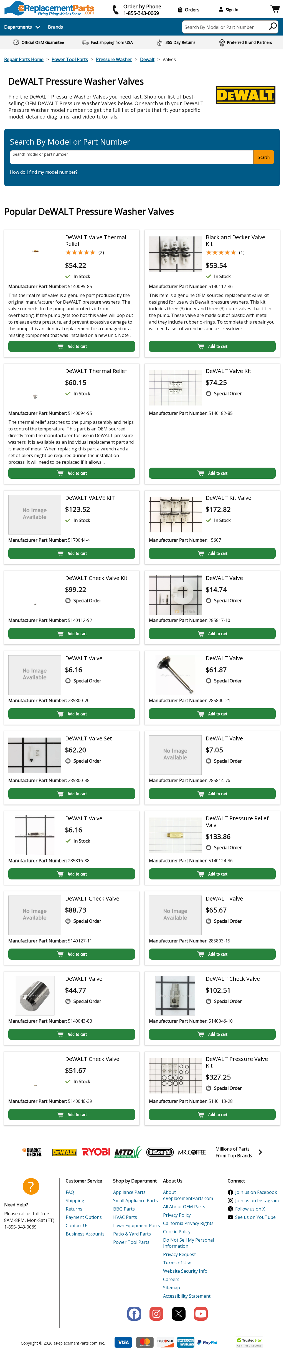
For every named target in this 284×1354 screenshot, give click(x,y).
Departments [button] (18, 27)
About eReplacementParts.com (188, 1195)
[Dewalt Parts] (64, 1152)
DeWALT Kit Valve (228, 497)
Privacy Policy (177, 1215)
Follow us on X (250, 1209)
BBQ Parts (124, 1209)
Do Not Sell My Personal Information (188, 1243)
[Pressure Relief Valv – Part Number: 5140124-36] (175, 835)
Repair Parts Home (24, 59)
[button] (275, 9)
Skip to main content (142, 8)
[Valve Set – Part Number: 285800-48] (34, 755)
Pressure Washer (114, 59)
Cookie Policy (177, 1232)
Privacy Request (179, 1254)
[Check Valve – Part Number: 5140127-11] (34, 915)
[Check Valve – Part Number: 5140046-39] (34, 1076)
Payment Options (84, 1217)
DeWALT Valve (224, 578)
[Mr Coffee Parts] (192, 1152)
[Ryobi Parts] (96, 1152)
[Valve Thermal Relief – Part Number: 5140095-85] (34, 254)
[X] (179, 1314)
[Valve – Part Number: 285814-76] (175, 755)
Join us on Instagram (257, 1200)
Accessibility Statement (187, 1296)
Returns (74, 1209)
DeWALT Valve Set (88, 738)
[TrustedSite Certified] (249, 1342)
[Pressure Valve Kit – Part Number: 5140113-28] (175, 1076)
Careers (171, 1279)
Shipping (75, 1200)
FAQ (70, 1192)
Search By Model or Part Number (219, 27)
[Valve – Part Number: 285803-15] (175, 915)
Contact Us (77, 1225)
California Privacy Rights (188, 1223)
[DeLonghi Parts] (160, 1152)
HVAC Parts (125, 1217)
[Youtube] (201, 1314)
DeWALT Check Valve (92, 898)
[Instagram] (156, 1314)
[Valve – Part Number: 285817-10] (175, 595)
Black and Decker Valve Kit (235, 240)
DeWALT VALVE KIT (90, 497)
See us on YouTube (255, 1217)
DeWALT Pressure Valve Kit (237, 1062)
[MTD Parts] (128, 1152)
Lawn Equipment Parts (136, 1225)
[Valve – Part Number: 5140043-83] (34, 995)
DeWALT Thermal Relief (96, 371)
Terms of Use (177, 1263)
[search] (273, 26)
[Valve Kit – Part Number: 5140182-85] (175, 388)
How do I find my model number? (44, 172)
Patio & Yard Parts (132, 1234)
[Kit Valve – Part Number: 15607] (175, 514)
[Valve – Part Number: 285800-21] (175, 675)
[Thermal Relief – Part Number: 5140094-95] (34, 388)
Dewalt (147, 59)
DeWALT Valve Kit (228, 371)
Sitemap (171, 1288)
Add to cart (77, 346)
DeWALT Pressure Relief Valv (237, 822)
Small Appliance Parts (135, 1200)
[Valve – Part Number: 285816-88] (34, 835)
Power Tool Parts (70, 59)
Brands (55, 27)
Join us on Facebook (256, 1192)
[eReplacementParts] (49, 8)
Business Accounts (85, 1234)
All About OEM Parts (184, 1207)
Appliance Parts (129, 1192)
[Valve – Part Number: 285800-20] (34, 675)
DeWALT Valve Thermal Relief (95, 240)
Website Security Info (185, 1271)
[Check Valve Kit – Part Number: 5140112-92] (34, 595)
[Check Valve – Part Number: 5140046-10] (175, 995)
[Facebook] (134, 1314)
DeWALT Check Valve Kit (96, 578)
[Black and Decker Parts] (32, 1152)
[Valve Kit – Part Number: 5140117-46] (175, 254)
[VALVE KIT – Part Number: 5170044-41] (34, 514)
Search (264, 157)
